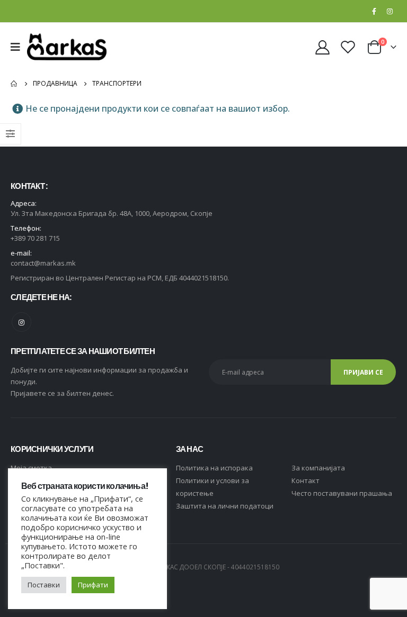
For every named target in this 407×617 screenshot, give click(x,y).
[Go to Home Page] (14, 83)
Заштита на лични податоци (224, 506)
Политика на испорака (214, 468)
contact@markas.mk (43, 263)
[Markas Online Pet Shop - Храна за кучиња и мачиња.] (67, 46)
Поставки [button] (44, 584)
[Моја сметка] (322, 47)
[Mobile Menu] (19, 47)
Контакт (305, 480)
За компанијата (318, 468)
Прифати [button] (93, 584)
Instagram (21, 322)
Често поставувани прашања (341, 493)
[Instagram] (389, 11)
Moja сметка (31, 468)
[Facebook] (374, 11)
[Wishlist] (348, 47)
